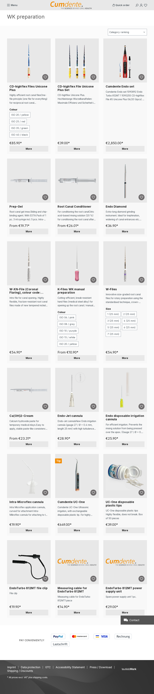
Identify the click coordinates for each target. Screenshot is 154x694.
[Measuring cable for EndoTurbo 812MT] (77, 562)
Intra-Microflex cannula (26, 502)
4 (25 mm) (130, 320)
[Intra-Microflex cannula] (28, 476)
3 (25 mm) (113, 320)
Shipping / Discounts (20, 671)
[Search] (137, 5)
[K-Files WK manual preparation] (77, 263)
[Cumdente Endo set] (125, 60)
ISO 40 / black (19, 134)
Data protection (30, 667)
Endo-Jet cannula (70, 416)
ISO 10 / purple (68, 330)
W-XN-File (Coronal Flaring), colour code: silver (25, 291)
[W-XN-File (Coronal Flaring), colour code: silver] (28, 263)
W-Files (111, 289)
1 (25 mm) (113, 314)
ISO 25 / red (18, 121)
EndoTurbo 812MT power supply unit (124, 590)
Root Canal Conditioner (74, 206)
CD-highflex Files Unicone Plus (28, 88)
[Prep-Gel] (28, 180)
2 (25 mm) (129, 314)
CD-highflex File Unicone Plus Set (76, 88)
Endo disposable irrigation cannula (125, 417)
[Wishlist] (146, 5)
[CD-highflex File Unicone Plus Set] (77, 60)
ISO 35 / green (19, 128)
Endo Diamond (116, 206)
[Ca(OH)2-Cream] (28, 389)
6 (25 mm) (130, 327)
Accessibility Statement (70, 667)
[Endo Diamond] (125, 180)
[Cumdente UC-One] (77, 476)
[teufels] (129, 669)
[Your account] (141, 5)
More (29, 148)
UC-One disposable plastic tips (120, 503)
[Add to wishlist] (45, 77)
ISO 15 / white (67, 337)
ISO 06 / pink (66, 317)
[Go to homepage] (71, 5)
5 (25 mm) (113, 327)
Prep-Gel (16, 206)
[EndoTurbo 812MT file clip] (28, 562)
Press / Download (101, 667)
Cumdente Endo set (120, 86)
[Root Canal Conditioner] (77, 180)
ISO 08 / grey (67, 324)
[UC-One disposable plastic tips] (125, 476)
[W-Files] (125, 263)
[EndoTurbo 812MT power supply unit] (125, 562)
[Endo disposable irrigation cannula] (125, 389)
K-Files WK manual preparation (71, 291)
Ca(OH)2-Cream (21, 416)
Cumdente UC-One (71, 502)
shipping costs (40, 677)
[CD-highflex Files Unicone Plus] (28, 60)
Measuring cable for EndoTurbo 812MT (72, 590)
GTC (48, 667)
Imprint (11, 667)
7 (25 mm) (113, 334)
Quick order (123, 5)
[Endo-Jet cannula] (77, 389)
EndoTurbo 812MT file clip (28, 588)
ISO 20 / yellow (20, 114)
